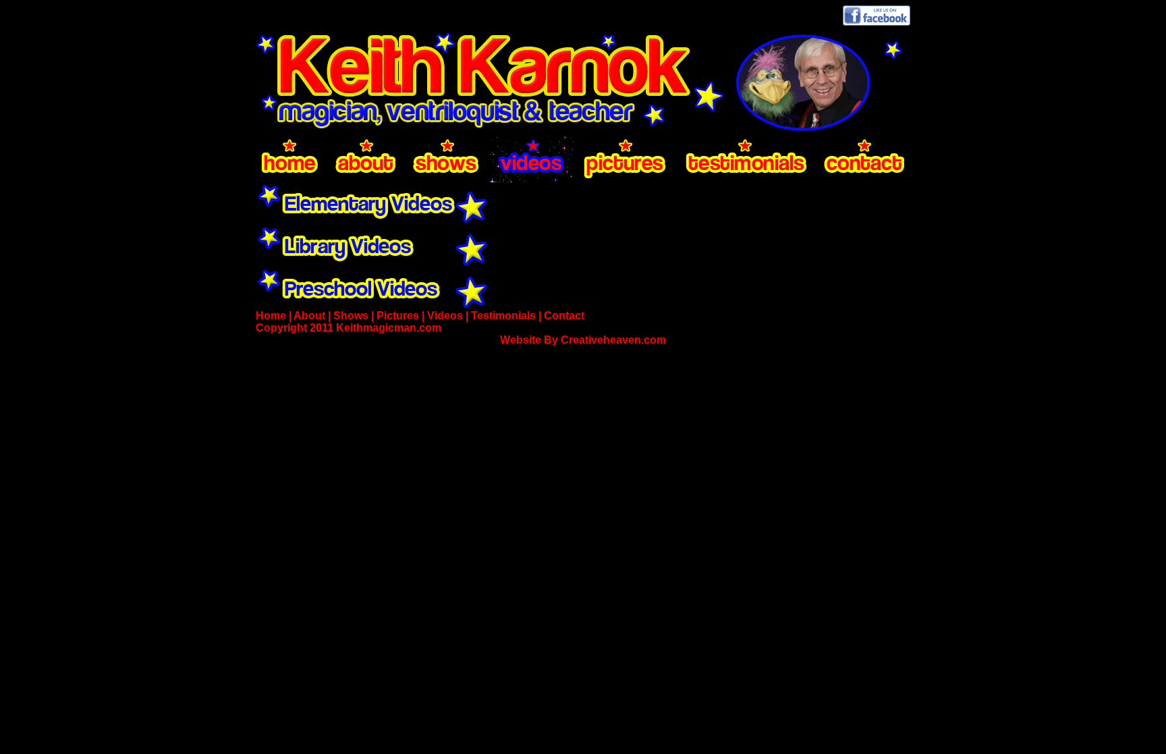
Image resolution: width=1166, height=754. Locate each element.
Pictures (398, 315)
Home (271, 315)
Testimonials (503, 315)
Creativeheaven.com (613, 340)
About (309, 315)
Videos (445, 315)
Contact (564, 315)
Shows (350, 315)
